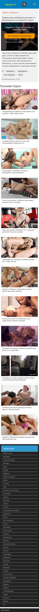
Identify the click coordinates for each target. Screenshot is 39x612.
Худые (5, 594)
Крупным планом (9, 544)
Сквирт (5, 564)
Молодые (6, 568)
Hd (4, 604)
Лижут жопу (7, 531)
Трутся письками (9, 477)
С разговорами (8, 591)
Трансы (5, 504)
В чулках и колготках (10, 490)
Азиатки (6, 534)
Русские (6, 598)
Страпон (6, 588)
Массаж (6, 507)
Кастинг (6, 551)
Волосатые (7, 494)
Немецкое (10, 71)
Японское (6, 561)
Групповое (7, 527)
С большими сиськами (11, 510)
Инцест (5, 524)
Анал (20, 75)
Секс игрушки (9, 75)
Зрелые (6, 547)
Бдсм (5, 467)
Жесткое (6, 500)
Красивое (6, 457)
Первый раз (7, 537)
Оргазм (5, 470)
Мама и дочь (7, 453)
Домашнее (7, 514)
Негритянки (7, 554)
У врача (6, 497)
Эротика (6, 584)
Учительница (7, 574)
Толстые (6, 484)
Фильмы (6, 463)
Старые (5, 601)
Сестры (5, 571)
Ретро (5, 517)
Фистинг (6, 541)
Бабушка (6, 473)
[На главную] (11, 4)
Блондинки (22, 71)
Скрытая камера (9, 460)
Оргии (5, 480)
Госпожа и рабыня (9, 578)
